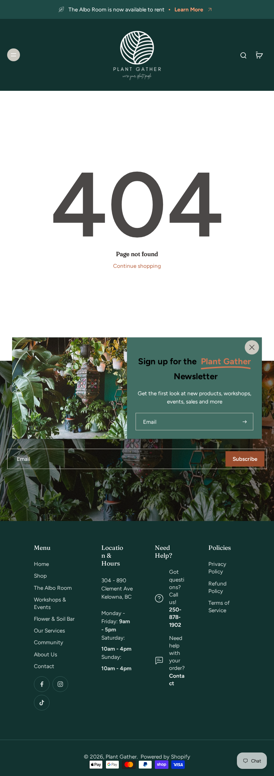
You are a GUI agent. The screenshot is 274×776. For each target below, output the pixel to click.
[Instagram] (60, 684)
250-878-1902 (175, 617)
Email (23, 458)
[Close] (252, 347)
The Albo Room (53, 587)
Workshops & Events (50, 603)
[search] (243, 55)
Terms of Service (219, 606)
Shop (40, 575)
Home (41, 564)
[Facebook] (42, 684)
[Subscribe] (244, 421)
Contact (44, 666)
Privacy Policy (217, 568)
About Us (45, 654)
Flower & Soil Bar (54, 618)
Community (48, 642)
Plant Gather (121, 756)
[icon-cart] (259, 55)
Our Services (49, 630)
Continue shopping (137, 265)
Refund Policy (217, 587)
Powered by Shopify (165, 756)
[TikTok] (42, 702)
